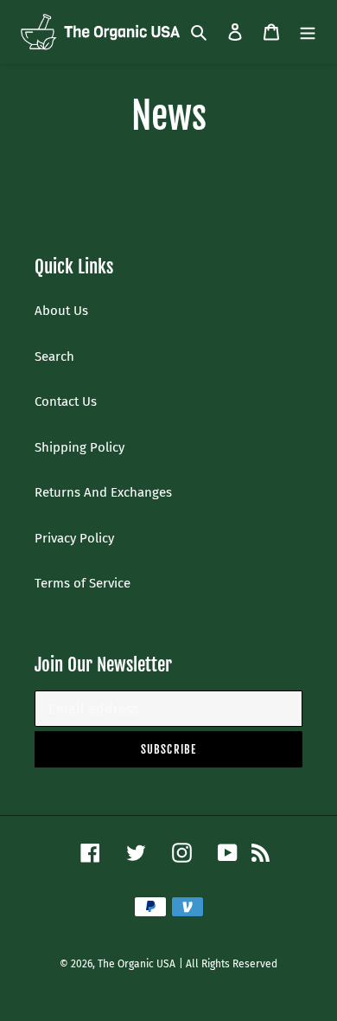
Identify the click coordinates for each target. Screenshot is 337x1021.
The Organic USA (136, 964)
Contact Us (66, 401)
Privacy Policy (74, 538)
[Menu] (307, 31)
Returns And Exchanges (103, 492)
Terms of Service (82, 583)
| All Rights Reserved (228, 964)
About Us (61, 310)
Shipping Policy (79, 447)
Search (54, 356)
